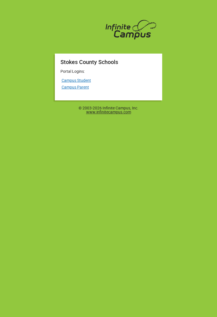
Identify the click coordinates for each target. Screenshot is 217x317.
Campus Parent (75, 87)
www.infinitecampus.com (108, 112)
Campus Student (76, 80)
